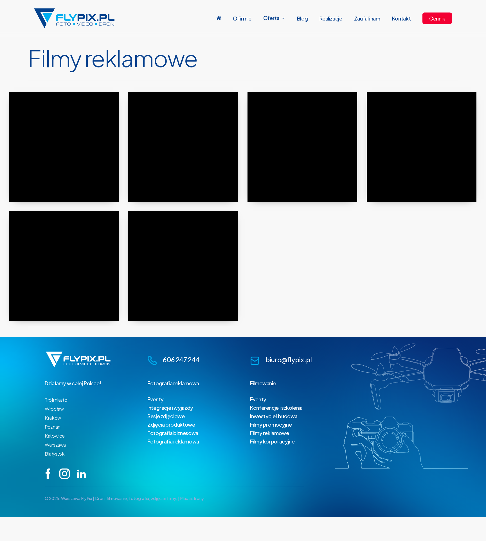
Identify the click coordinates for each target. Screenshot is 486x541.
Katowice (55, 436)
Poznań (52, 427)
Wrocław (54, 409)
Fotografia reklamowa (173, 383)
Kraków (53, 418)
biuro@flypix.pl (289, 360)
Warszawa (55, 445)
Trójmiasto (56, 400)
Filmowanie (263, 383)
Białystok (55, 454)
